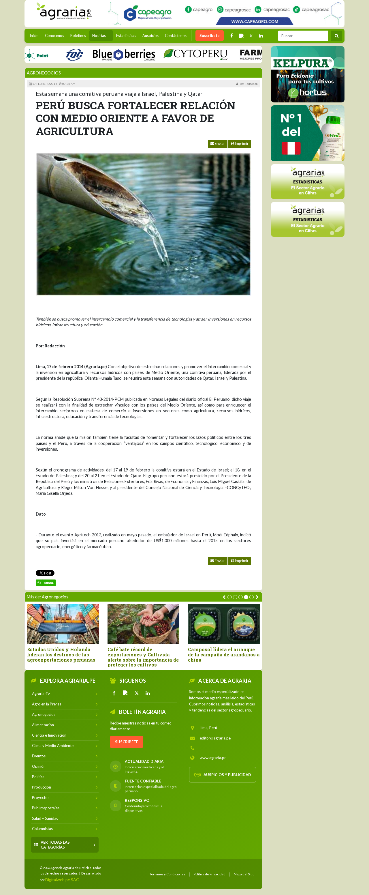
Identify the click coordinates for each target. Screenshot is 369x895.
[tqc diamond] (307, 74)
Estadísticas (126, 35)
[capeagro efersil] (307, 133)
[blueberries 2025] (102, 54)
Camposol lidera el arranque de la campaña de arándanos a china (224, 654)
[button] (229, 597)
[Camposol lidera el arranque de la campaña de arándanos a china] (224, 624)
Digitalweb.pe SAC (62, 879)
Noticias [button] (99, 35)
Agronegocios (44, 72)
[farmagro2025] (255, 54)
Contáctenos (176, 35)
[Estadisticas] (307, 219)
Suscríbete (209, 35)
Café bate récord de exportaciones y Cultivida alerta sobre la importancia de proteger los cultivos (143, 657)
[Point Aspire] (225, 13)
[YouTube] (125, 693)
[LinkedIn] (148, 693)
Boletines (78, 35)
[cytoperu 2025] (173, 54)
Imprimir (241, 143)
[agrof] (308, 181)
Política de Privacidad (209, 874)
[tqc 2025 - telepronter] (52, 54)
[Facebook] (114, 693)
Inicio (36, 35)
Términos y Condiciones (167, 874)
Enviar (219, 143)
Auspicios (150, 35)
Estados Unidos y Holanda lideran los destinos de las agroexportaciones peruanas (61, 654)
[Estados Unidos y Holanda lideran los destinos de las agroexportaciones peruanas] (63, 624)
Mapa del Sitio (244, 874)
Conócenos (54, 35)
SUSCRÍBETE (126, 741)
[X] (136, 693)
